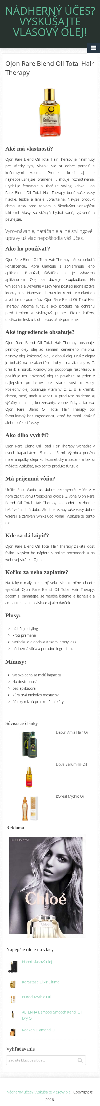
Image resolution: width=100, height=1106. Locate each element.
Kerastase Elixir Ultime (40, 981)
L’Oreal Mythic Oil (36, 996)
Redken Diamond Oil (39, 1029)
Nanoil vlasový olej (37, 961)
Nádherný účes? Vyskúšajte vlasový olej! (50, 21)
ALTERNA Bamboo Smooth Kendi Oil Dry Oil (52, 1015)
